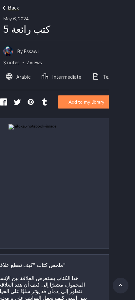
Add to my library (86, 102)
